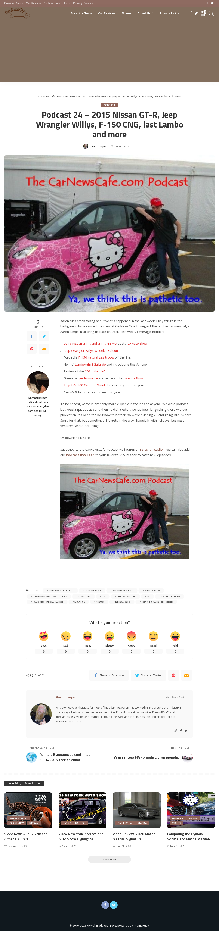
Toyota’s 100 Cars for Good (84, 385)
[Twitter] (212, 3)
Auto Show (152, 590)
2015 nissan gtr (122, 590)
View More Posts (175, 697)
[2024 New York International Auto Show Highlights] (83, 810)
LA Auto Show (137, 343)
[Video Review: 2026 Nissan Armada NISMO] (28, 810)
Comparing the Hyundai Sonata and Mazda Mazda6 (188, 836)
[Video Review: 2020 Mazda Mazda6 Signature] (137, 810)
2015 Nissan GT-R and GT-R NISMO (90, 343)
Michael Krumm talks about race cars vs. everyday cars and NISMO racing (38, 406)
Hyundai (177, 818)
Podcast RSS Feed (80, 455)
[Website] (175, 731)
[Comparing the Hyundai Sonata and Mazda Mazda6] (191, 810)
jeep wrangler (126, 596)
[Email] (44, 349)
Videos (176, 823)
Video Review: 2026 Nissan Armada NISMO (25, 836)
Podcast (109, 105)
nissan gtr (122, 601)
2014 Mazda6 (95, 371)
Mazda (142, 823)
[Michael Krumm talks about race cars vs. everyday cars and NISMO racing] (38, 382)
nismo (100, 601)
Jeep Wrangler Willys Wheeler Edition (91, 350)
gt (103, 596)
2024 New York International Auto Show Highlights (81, 836)
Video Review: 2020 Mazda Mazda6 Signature (134, 836)
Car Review (16, 823)
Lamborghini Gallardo (90, 364)
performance (88, 378)
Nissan (33, 823)
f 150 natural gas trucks (50, 596)
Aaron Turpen (98, 146)
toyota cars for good (157, 601)
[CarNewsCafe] (17, 13)
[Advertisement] (109, 52)
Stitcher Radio (151, 449)
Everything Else (74, 823)
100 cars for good (61, 590)
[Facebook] (207, 3)
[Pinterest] (32, 349)
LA (148, 596)
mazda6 (79, 601)
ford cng (84, 596)
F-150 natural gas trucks (96, 357)
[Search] (211, 13)
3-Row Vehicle (18, 818)
